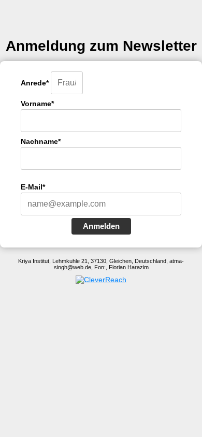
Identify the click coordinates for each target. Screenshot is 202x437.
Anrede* (35, 83)
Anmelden (101, 226)
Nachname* (41, 141)
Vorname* (37, 103)
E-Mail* (33, 187)
